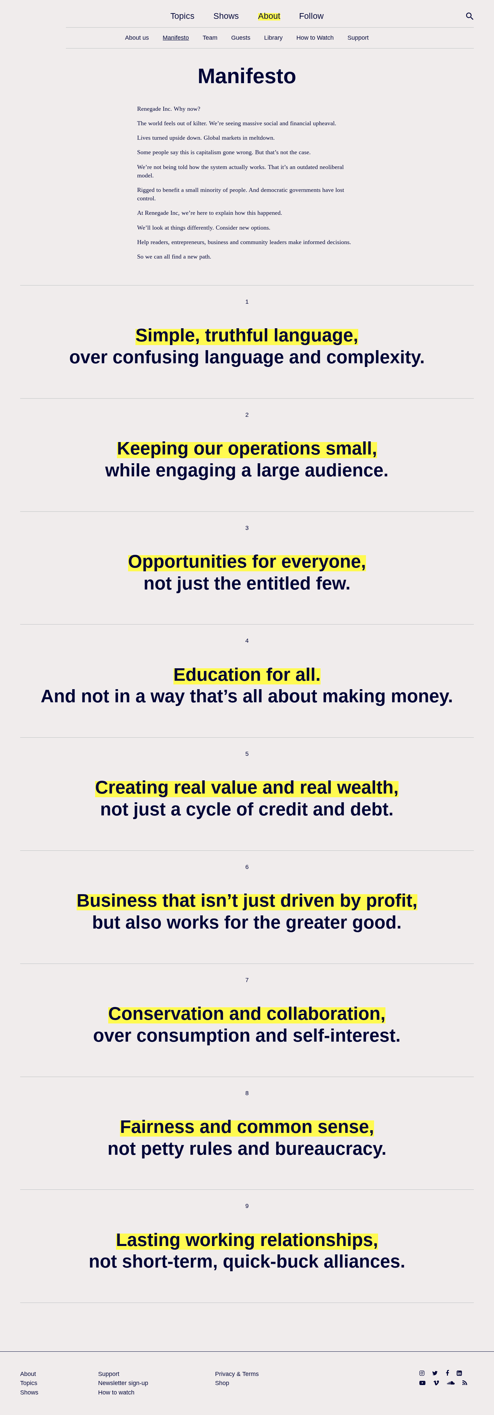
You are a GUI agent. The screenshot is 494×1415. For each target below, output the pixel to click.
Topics (182, 16)
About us (137, 37)
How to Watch (315, 37)
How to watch (116, 1392)
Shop (222, 1383)
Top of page (480, 1401)
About (269, 16)
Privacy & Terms (237, 1374)
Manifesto (176, 37)
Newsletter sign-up (123, 1383)
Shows (226, 16)
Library (273, 37)
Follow (311, 16)
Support (358, 37)
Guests (240, 37)
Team (210, 37)
